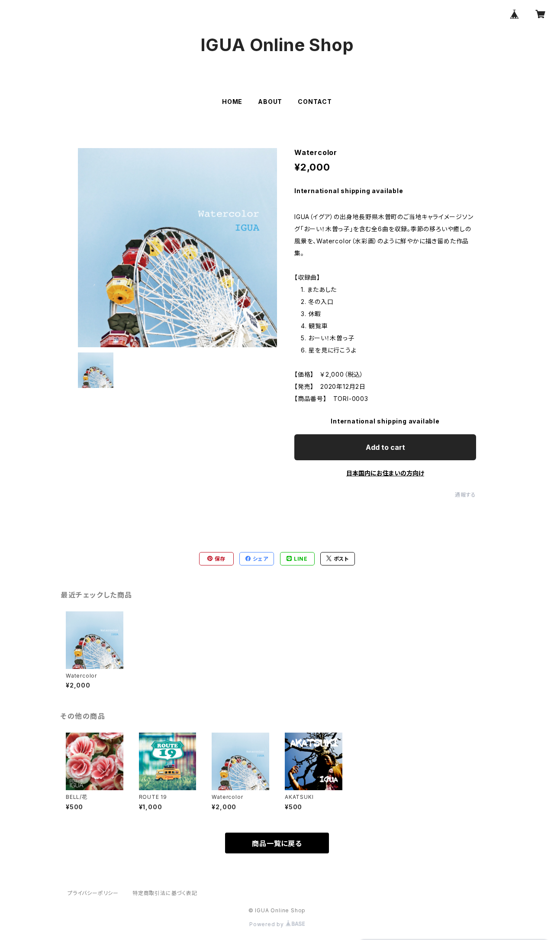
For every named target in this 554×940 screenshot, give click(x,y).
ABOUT (270, 101)
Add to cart (385, 447)
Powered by (267, 924)
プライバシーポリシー (93, 893)
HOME (232, 101)
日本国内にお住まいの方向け (385, 473)
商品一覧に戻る (277, 843)
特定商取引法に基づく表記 (164, 893)
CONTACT (315, 101)
